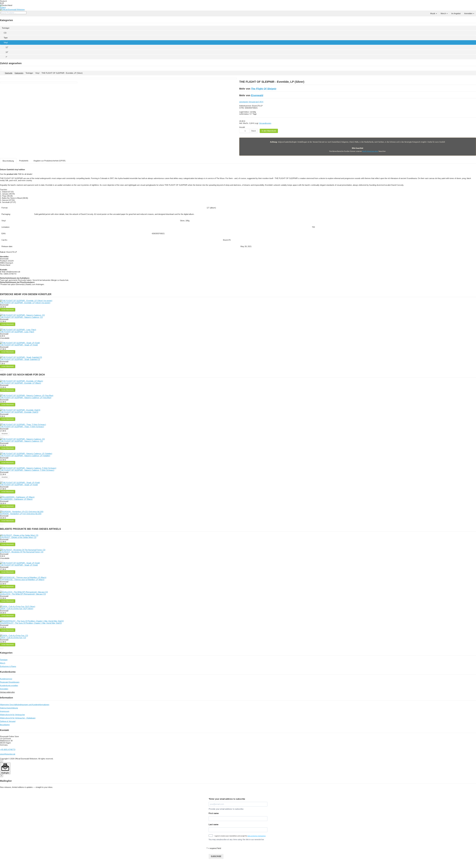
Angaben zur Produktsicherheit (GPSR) (49, 161)
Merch (443, 13)
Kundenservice (6, 679)
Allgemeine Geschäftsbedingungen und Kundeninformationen (24, 705)
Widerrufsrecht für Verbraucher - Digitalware (17, 718)
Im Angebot (456, 13)
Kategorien (19, 73)
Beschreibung (8, 161)
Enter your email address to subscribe (227, 799)
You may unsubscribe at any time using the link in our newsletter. (236, 839)
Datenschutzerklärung (9, 708)
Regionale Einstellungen (9, 682)
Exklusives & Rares (8, 666)
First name (214, 813)
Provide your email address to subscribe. (226, 809)
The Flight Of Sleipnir (263, 88)
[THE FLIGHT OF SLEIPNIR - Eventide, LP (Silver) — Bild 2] (38, 82)
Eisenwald (257, 95)
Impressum (4, 711)
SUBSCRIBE (216, 856)
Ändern (3, 7)
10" (7, 52)
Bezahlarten (5, 725)
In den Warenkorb (269, 131)
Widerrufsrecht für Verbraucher (12, 715)
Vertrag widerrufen (7, 692)
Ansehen (5, 433)
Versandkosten (265, 123)
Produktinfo (23, 161)
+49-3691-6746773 (7, 749)
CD (5, 33)
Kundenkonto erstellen (9, 685)
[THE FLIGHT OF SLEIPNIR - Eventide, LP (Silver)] (0, 70)
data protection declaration (257, 836)
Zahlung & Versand (7, 721)
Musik (433, 13)
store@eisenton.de (7, 754)
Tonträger (5, 28)
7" (6, 57)
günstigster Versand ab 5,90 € (251, 102)
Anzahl (242, 127)
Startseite (8, 73)
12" (7, 47)
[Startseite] (426, 12)
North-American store (370, 151)
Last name (213, 824)
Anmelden (468, 13)
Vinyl (6, 42)
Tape (6, 38)
